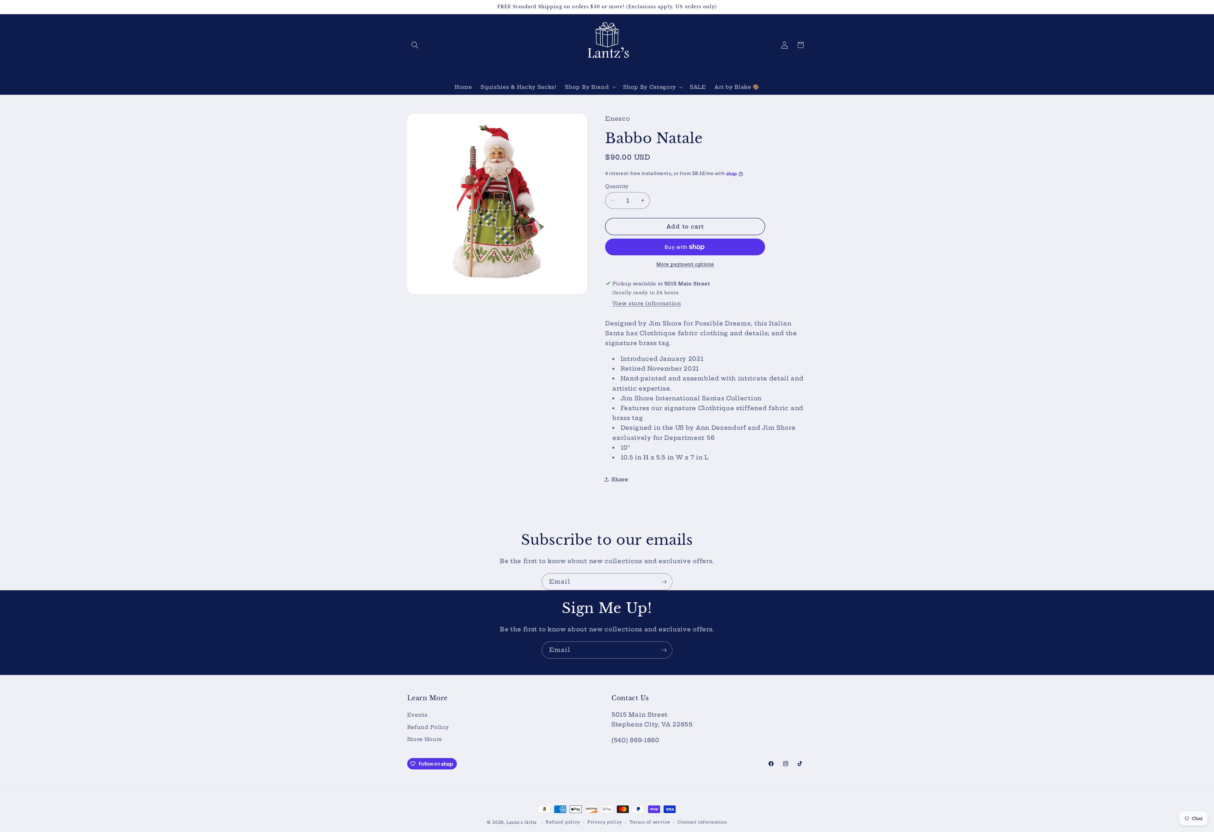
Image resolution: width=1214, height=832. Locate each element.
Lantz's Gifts (521, 822)
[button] (415, 45)
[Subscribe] (664, 581)
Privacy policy (604, 822)
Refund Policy (428, 727)
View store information (646, 303)
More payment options (685, 264)
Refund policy (563, 822)
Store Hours (424, 739)
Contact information (702, 822)
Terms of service (649, 822)
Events (417, 715)
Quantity (616, 186)
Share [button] (619, 479)
